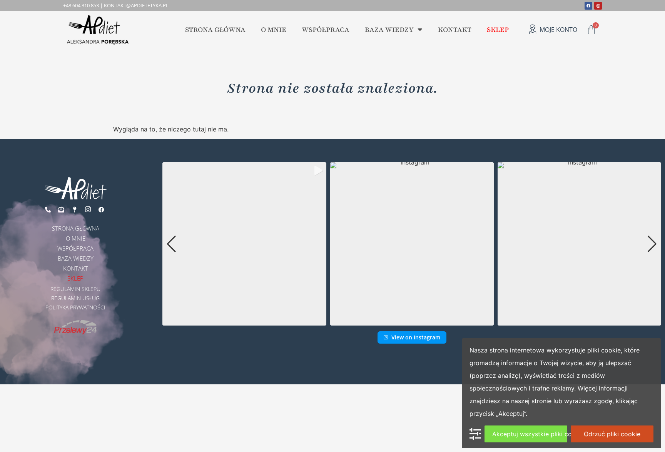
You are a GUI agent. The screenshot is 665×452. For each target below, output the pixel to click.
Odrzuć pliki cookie (612, 434)
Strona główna (215, 29)
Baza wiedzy (389, 29)
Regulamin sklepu (75, 288)
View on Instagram (415, 337)
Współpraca (325, 29)
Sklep (498, 29)
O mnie (273, 29)
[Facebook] (588, 6)
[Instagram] (598, 6)
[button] (412, 320)
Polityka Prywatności (75, 307)
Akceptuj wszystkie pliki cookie (529, 434)
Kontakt (454, 29)
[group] (244, 244)
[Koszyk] (591, 29)
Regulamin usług (75, 298)
